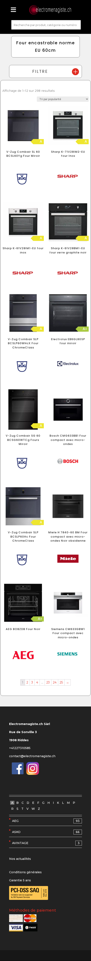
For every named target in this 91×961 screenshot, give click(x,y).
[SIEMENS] (68, 655)
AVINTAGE (46, 843)
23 (48, 682)
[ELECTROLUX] (68, 364)
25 (61, 682)
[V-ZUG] (23, 180)
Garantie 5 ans (20, 880)
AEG (46, 821)
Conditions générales (25, 872)
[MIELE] (68, 560)
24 (55, 682)
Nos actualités (20, 859)
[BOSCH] (68, 462)
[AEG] (23, 656)
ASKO (46, 832)
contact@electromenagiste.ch (32, 756)
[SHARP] (68, 177)
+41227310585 (19, 748)
